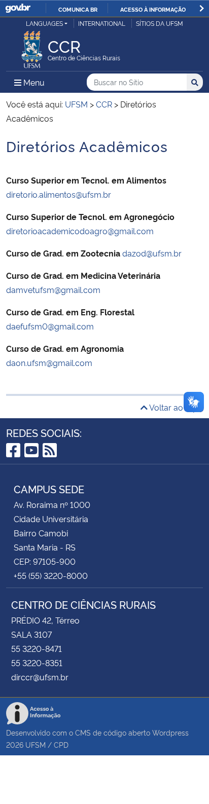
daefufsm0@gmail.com (50, 326)
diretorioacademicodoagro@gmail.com (80, 230)
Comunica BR (77, 9)
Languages (44, 23)
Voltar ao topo (175, 407)
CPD (61, 744)
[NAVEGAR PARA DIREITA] (201, 8)
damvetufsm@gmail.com (53, 289)
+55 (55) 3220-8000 (51, 575)
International (101, 23)
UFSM (35, 744)
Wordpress (170, 732)
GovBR (17, 8)
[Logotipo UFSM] (32, 46)
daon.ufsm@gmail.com (49, 362)
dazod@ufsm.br (152, 253)
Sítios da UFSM (159, 23)
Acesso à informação (153, 9)
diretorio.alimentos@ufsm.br (58, 194)
